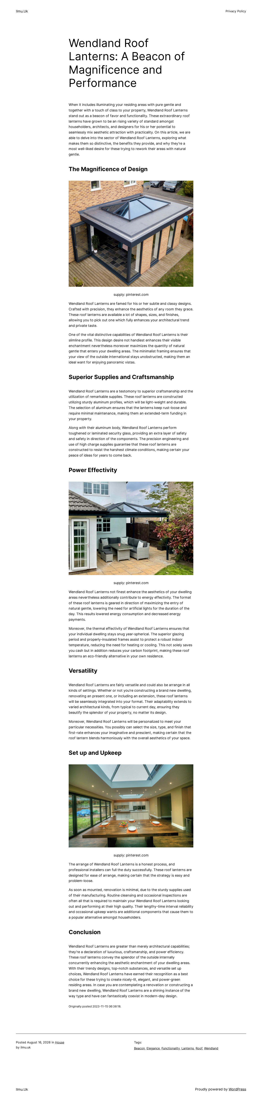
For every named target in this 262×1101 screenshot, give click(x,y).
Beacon (139, 1048)
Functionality (170, 1048)
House (59, 1042)
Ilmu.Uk (22, 11)
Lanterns (187, 1048)
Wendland (211, 1048)
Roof (199, 1048)
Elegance (153, 1048)
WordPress (237, 1089)
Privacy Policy (236, 11)
